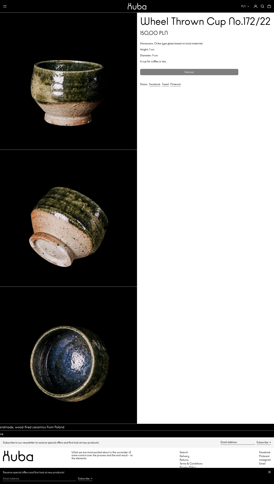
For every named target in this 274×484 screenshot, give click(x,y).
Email (262, 463)
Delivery (184, 456)
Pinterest (264, 456)
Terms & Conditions (191, 463)
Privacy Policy (188, 467)
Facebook (264, 452)
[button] (262, 6)
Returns (184, 459)
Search (184, 452)
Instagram (265, 459)
